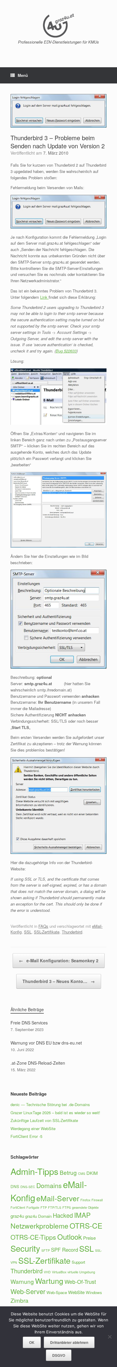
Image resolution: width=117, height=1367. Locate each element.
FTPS (66, 1207)
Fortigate (32, 1207)
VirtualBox (59, 1272)
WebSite (76, 1292)
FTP (43, 1207)
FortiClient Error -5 (26, 1136)
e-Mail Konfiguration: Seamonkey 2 (58, 960)
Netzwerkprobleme (39, 1226)
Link (44, 297)
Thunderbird (72, 932)
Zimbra (19, 1300)
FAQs (43, 926)
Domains (49, 1185)
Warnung (22, 1281)
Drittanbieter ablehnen (69, 1342)
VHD (47, 1272)
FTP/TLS (54, 1207)
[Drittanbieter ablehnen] (109, 1337)
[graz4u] (58, 26)
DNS (14, 1186)
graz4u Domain (38, 1216)
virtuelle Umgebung (81, 1272)
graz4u (17, 1216)
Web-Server (27, 1291)
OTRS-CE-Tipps (33, 1236)
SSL (28, 932)
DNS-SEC (27, 1186)
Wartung (49, 1280)
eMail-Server (57, 1198)
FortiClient (17, 1207)
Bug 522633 (66, 351)
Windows (94, 1292)
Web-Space (56, 1292)
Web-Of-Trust (80, 1281)
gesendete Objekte (85, 1207)
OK (31, 1342)
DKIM (92, 1173)
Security (25, 1248)
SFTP (45, 1250)
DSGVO (58, 1355)
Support (78, 1262)
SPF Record (64, 1249)
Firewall (97, 1200)
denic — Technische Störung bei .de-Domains (50, 1104)
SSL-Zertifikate (46, 932)
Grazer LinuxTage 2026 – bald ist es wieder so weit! (55, 1112)
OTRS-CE (86, 1225)
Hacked (63, 1215)
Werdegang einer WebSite (33, 1128)
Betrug (68, 1172)
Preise (89, 1238)
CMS (81, 1173)
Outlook (69, 1236)
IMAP (82, 1215)
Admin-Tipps (34, 1171)
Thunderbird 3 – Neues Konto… (58, 981)
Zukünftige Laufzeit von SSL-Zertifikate (44, 1120)
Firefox (85, 1200)
